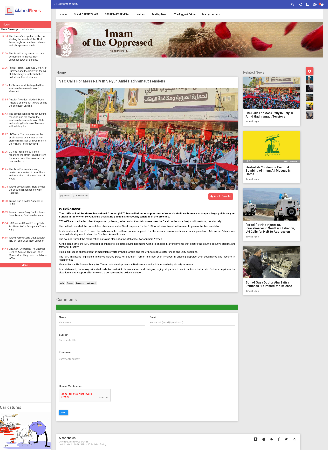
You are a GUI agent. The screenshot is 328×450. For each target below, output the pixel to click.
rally (62, 283)
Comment (65, 352)
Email (153, 317)
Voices (141, 14)
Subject (63, 334)
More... (26, 265)
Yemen (70, 283)
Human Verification (70, 386)
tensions (80, 283)
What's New (28, 29)
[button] (300, 5)
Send (63, 412)
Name (62, 317)
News (6, 24)
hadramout (91, 283)
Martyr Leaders (211, 14)
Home (61, 72)
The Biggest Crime (184, 14)
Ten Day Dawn (159, 14)
